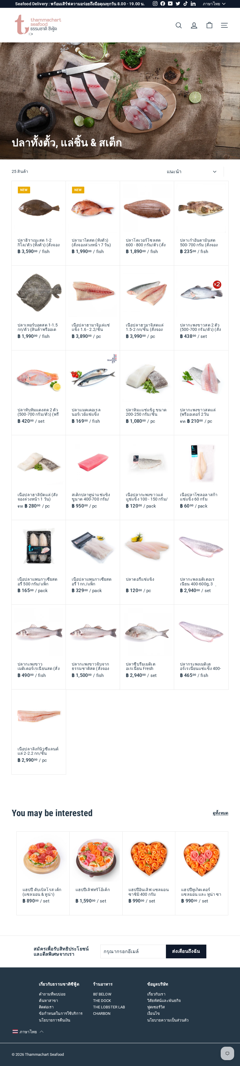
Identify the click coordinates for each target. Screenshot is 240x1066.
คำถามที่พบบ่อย (52, 994)
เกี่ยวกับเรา (156, 994)
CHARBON (102, 1013)
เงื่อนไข (153, 1013)
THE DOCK (102, 1000)
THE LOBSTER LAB (109, 1007)
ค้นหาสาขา (48, 1000)
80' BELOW (102, 994)
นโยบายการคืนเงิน (55, 1020)
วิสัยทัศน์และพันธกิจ (164, 1000)
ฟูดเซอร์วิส (156, 1007)
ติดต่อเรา (46, 1007)
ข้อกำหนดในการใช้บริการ (61, 1013)
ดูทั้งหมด (220, 813)
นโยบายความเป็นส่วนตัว (168, 1020)
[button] (28, 1031)
